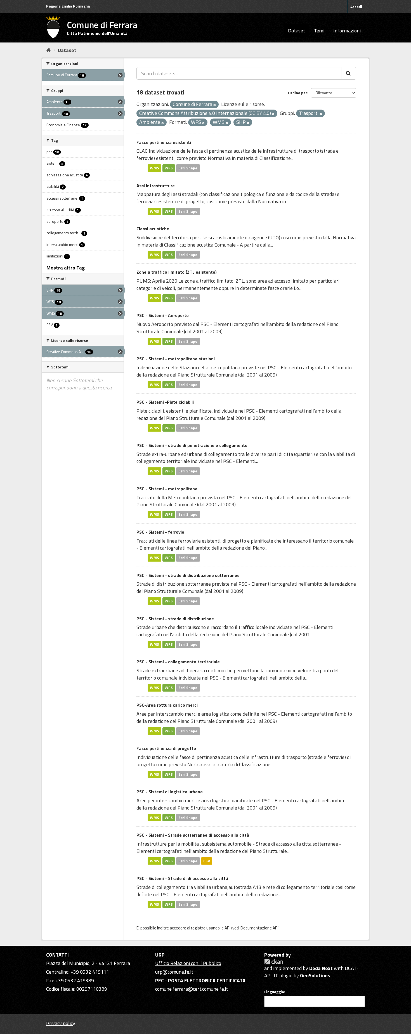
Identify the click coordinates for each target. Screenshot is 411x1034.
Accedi (356, 7)
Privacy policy (60, 1023)
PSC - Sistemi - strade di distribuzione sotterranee (188, 575)
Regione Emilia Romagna (68, 6)
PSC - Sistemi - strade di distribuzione (175, 618)
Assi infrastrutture (155, 185)
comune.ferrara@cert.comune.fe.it (191, 989)
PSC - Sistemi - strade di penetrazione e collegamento (191, 445)
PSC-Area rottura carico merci (167, 705)
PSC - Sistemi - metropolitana (166, 488)
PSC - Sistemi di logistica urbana (169, 791)
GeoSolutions (315, 975)
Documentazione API (259, 928)
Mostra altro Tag (65, 267)
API (227, 928)
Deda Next (321, 968)
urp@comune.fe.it (174, 972)
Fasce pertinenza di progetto (166, 748)
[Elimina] (214, 105)
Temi (319, 30)
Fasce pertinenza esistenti (163, 142)
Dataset (296, 30)
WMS (154, 168)
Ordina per (297, 93)
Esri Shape (187, 168)
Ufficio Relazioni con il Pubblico (188, 963)
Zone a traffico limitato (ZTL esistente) (176, 272)
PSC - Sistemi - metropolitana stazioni (175, 358)
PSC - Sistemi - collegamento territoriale (178, 661)
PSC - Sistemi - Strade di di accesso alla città (182, 878)
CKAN (273, 962)
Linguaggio (274, 992)
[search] (348, 73)
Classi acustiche (152, 228)
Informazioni (347, 30)
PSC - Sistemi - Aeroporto (162, 315)
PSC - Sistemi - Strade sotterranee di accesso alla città (192, 835)
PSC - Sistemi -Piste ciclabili (165, 402)
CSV (206, 860)
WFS (169, 168)
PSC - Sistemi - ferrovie (160, 532)
